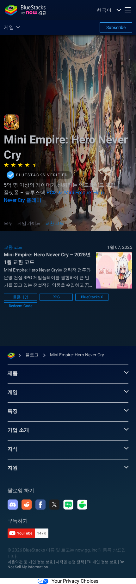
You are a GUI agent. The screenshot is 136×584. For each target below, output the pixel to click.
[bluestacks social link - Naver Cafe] (82, 504)
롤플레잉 (20, 297)
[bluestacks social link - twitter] (54, 504)
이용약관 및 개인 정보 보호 (30, 562)
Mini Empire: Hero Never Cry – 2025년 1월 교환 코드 (47, 258)
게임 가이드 (28, 223)
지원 (13, 468)
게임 (13, 392)
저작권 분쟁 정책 (70, 562)
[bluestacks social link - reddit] (27, 504)
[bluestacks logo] (25, 10)
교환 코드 (54, 223)
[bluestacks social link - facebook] (40, 504)
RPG (56, 297)
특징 (13, 411)
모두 (8, 223)
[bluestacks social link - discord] (13, 504)
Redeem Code (20, 306)
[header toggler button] (128, 10)
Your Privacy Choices (75, 581)
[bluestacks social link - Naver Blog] (68, 504)
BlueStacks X (92, 297)
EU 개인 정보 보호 (102, 562)
